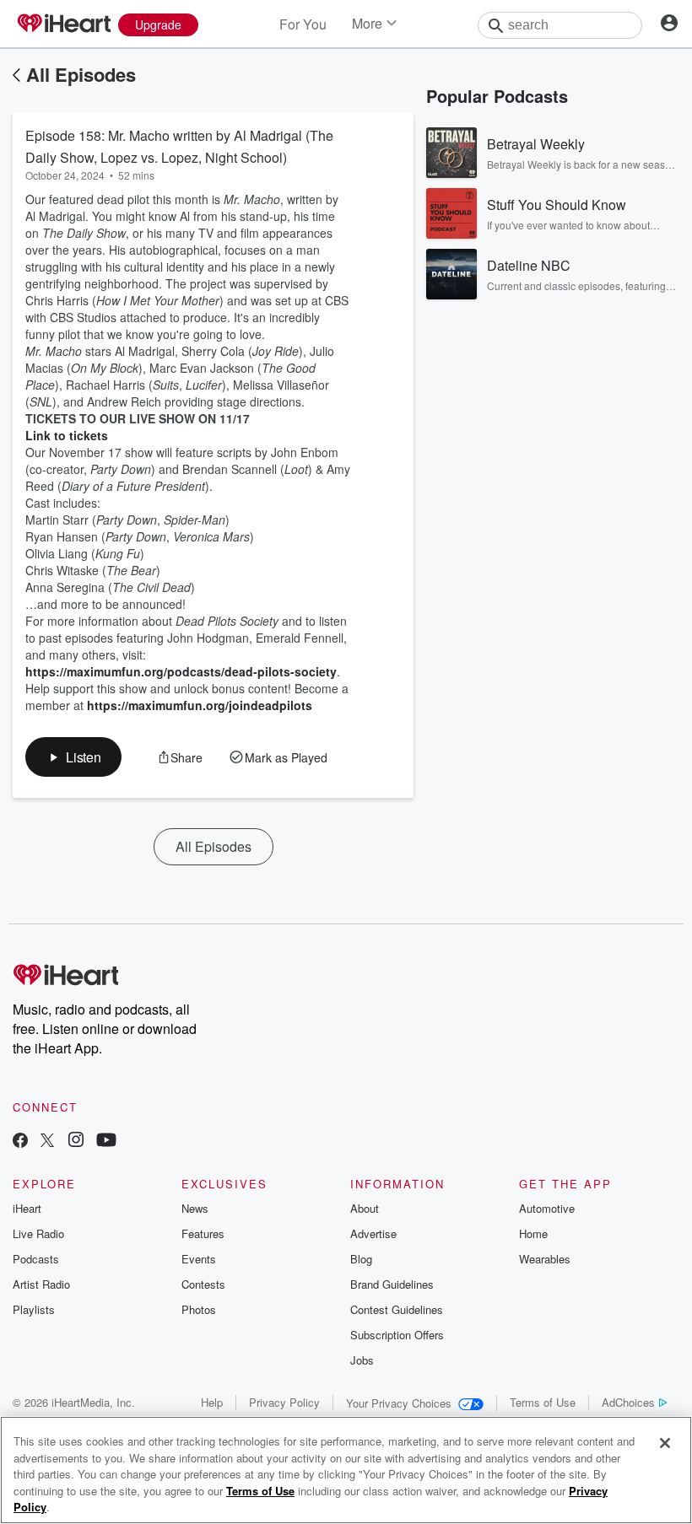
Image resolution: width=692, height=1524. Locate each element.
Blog (361, 1259)
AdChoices (628, 1402)
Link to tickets (66, 435)
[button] (73, 757)
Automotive (547, 1208)
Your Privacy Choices (398, 1403)
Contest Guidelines (396, 1309)
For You (303, 24)
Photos (198, 1309)
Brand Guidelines (392, 1284)
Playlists (34, 1309)
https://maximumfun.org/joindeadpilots (199, 705)
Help (212, 1402)
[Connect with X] (47, 1141)
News (194, 1208)
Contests (203, 1284)
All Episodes (81, 74)
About (364, 1208)
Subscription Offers (397, 1335)
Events (198, 1259)
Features (202, 1233)
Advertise (373, 1233)
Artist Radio (41, 1284)
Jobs (362, 1360)
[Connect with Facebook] (20, 1141)
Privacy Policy (284, 1402)
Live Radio (38, 1233)
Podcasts (36, 1259)
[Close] (665, 1443)
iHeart (27, 1208)
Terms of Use (543, 1402)
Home (533, 1233)
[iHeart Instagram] (76, 1141)
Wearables (544, 1259)
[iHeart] (63, 24)
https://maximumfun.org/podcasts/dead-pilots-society (181, 671)
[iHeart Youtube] (106, 1141)
